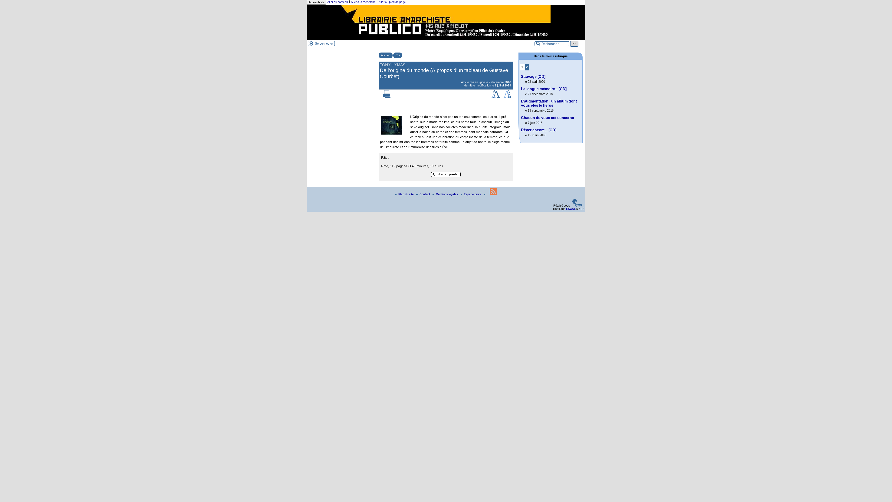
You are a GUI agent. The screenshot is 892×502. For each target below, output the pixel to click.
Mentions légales (447, 194)
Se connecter (324, 43)
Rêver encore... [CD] (538, 130)
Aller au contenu (337, 2)
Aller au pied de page (392, 2)
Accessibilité (316, 2)
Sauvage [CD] (533, 77)
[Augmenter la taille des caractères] (496, 96)
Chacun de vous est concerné (547, 118)
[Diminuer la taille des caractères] (507, 96)
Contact (425, 194)
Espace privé (473, 194)
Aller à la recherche (363, 2)
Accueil (385, 55)
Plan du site (406, 194)
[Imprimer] (386, 96)
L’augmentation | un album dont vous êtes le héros (549, 103)
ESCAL (571, 209)
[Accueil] (446, 38)
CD (398, 55)
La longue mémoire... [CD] (544, 89)
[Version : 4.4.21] (577, 205)
